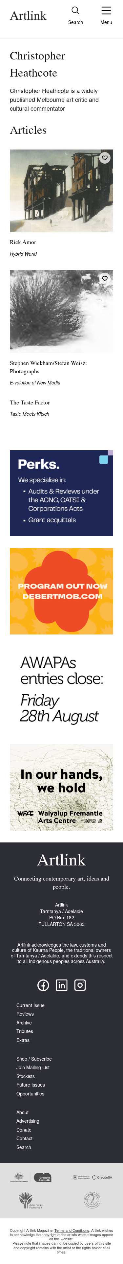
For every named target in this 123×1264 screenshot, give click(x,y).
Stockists (25, 1076)
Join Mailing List (33, 1067)
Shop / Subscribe (34, 1059)
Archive (24, 1023)
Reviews (25, 1014)
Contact (24, 1138)
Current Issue (30, 1005)
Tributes (24, 1031)
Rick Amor (23, 243)
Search (23, 1147)
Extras (23, 1040)
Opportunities (30, 1094)
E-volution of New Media (35, 382)
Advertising (27, 1121)
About (22, 1112)
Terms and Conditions (71, 1230)
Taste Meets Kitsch (29, 414)
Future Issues (30, 1085)
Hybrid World (23, 254)
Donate (23, 1130)
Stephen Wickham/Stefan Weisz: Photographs (48, 368)
